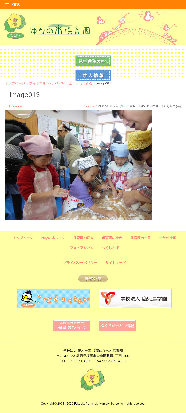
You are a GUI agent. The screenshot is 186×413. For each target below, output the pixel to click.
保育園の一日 (141, 238)
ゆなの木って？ (53, 238)
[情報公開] (93, 281)
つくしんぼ (110, 248)
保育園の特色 (112, 238)
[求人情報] (93, 81)
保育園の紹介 (83, 238)
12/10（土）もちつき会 (75, 83)
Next (89, 106)
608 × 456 (140, 106)
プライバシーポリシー (80, 263)
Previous (14, 106)
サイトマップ (115, 263)
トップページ (15, 83)
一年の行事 (167, 238)
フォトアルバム (41, 83)
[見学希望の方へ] (93, 66)
